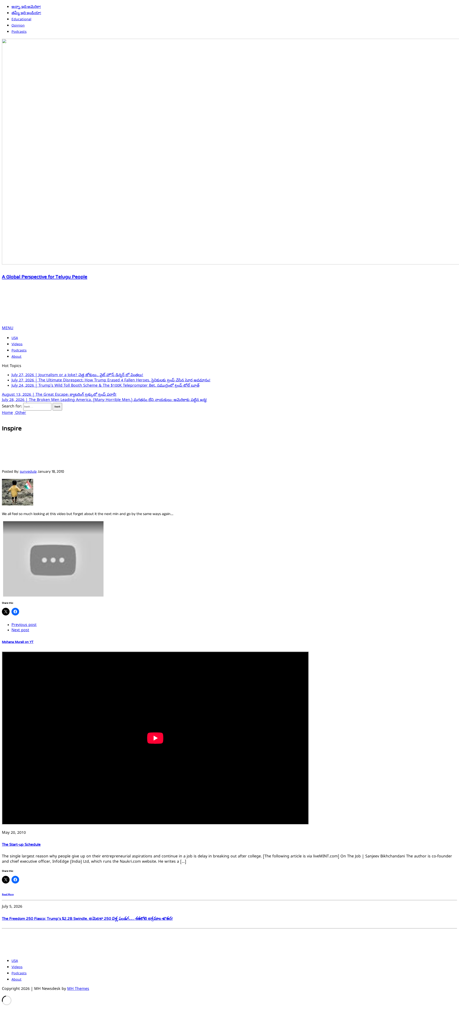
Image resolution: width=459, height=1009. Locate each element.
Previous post (24, 621)
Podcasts (19, 32)
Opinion (18, 25)
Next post (20, 627)
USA (14, 338)
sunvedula (28, 468)
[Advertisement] (89, 309)
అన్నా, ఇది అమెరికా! (26, 7)
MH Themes (78, 985)
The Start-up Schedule (21, 841)
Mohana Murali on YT (17, 639)
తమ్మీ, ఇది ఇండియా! (26, 13)
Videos (16, 344)
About (16, 357)
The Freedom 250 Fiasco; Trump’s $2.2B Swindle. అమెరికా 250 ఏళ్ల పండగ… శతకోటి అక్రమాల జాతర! (87, 915)
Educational (21, 19)
